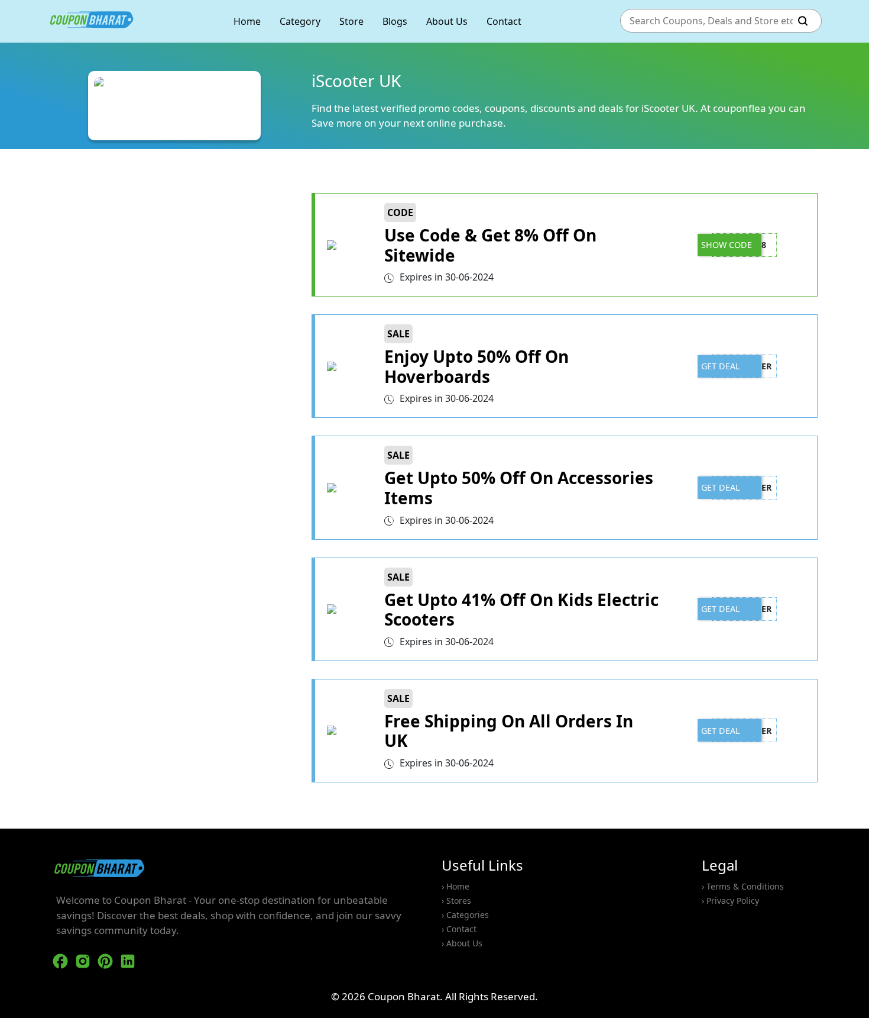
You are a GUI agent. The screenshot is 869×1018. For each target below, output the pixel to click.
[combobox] (709, 21)
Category (300, 21)
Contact (504, 21)
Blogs (394, 21)
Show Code (726, 244)
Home (247, 21)
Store (351, 21)
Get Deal (720, 366)
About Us (447, 21)
